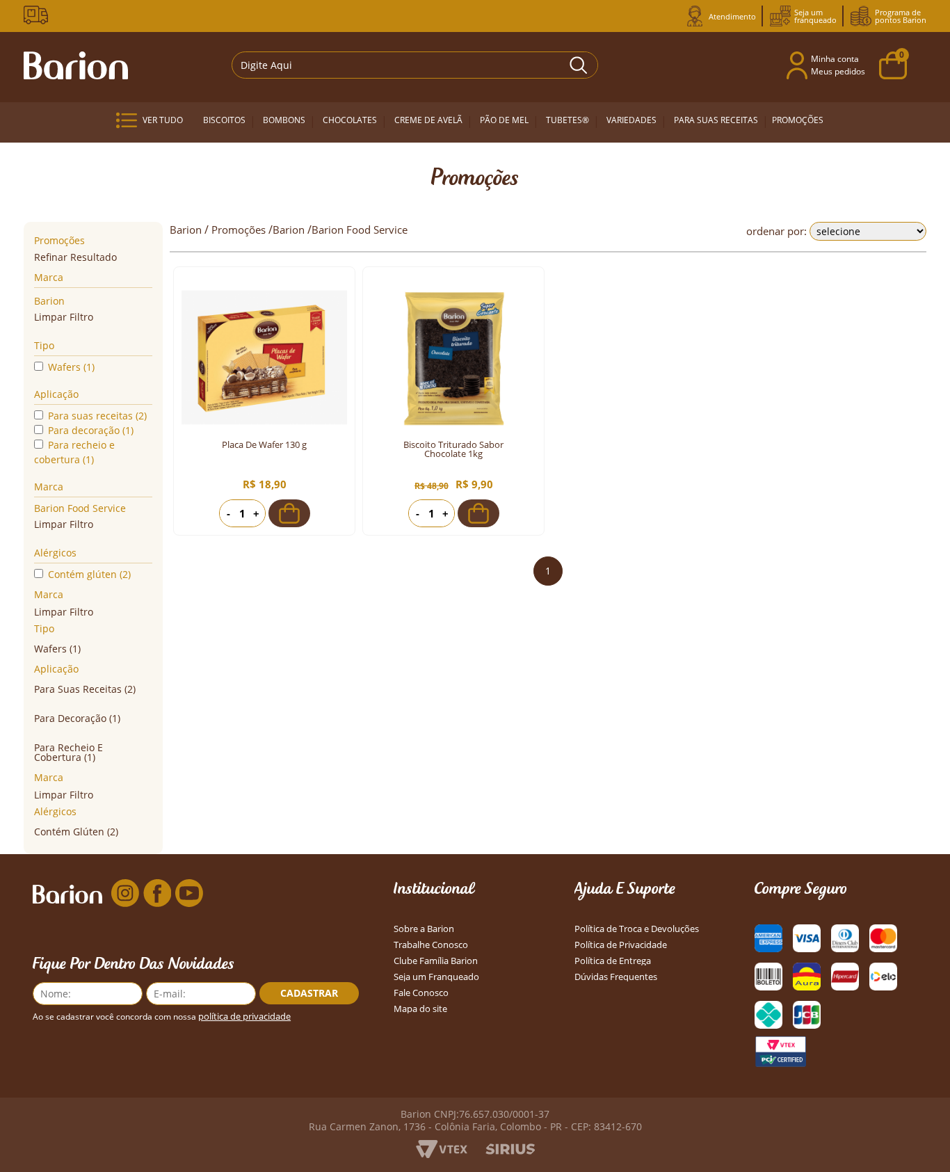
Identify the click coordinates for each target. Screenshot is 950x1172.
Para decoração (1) (91, 430)
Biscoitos (224, 120)
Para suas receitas (716, 120)
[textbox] (414, 65)
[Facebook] (157, 893)
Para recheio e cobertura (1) (74, 452)
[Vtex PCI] (780, 1052)
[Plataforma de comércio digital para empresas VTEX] (441, 1154)
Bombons (284, 120)
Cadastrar (309, 993)
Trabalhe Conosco (431, 944)
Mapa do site (420, 1008)
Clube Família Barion (436, 960)
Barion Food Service (80, 508)
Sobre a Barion (424, 928)
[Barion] (76, 65)
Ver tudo (163, 120)
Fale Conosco (421, 992)
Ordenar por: (776, 231)
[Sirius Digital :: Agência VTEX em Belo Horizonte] (510, 1150)
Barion (49, 300)
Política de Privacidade (620, 944)
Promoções (797, 120)
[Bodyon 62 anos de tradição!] (38, 15)
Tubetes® (567, 120)
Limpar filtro (63, 316)
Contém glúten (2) (89, 574)
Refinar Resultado (75, 257)
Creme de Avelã (428, 120)
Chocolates (350, 120)
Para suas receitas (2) (97, 415)
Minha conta (835, 59)
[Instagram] (125, 893)
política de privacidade (244, 1016)
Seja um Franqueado (436, 976)
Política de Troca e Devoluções (636, 928)
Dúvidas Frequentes (615, 976)
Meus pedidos (838, 71)
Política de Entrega (612, 960)
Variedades (631, 120)
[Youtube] (189, 893)
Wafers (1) (71, 367)
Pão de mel (504, 120)
